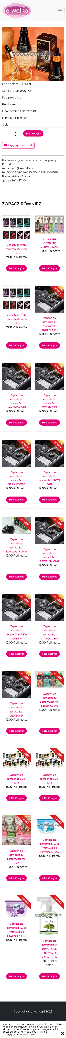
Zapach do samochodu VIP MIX (16, 778)
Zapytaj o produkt (19, 145)
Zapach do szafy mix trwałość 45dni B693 (16, 249)
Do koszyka (34, 133)
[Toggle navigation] (60, 10)
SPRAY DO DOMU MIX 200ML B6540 (49, 243)
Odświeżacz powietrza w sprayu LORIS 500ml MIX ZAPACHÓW (49, 949)
